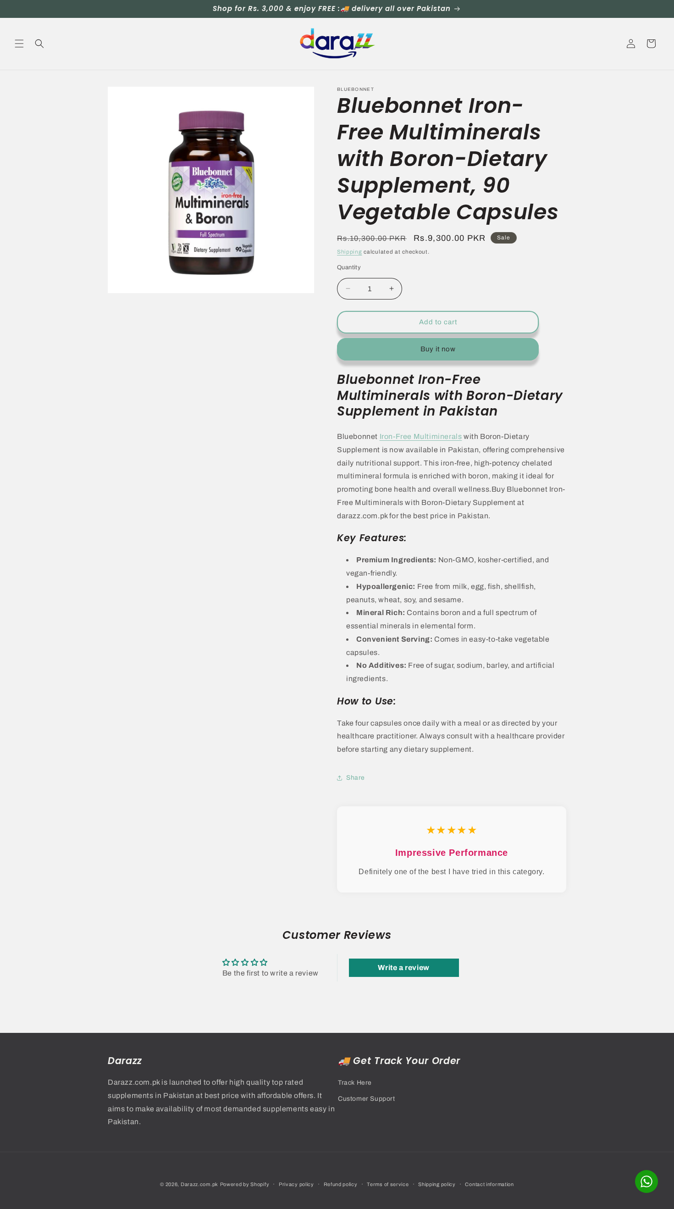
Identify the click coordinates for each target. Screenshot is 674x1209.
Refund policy (341, 1184)
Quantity (349, 267)
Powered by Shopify (245, 1184)
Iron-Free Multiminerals (421, 436)
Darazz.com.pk (199, 1184)
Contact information (489, 1184)
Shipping (349, 252)
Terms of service (388, 1184)
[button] (19, 43)
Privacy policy (296, 1184)
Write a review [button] (403, 967)
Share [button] (355, 777)
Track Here (355, 1082)
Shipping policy (437, 1184)
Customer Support (366, 1098)
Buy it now (438, 349)
